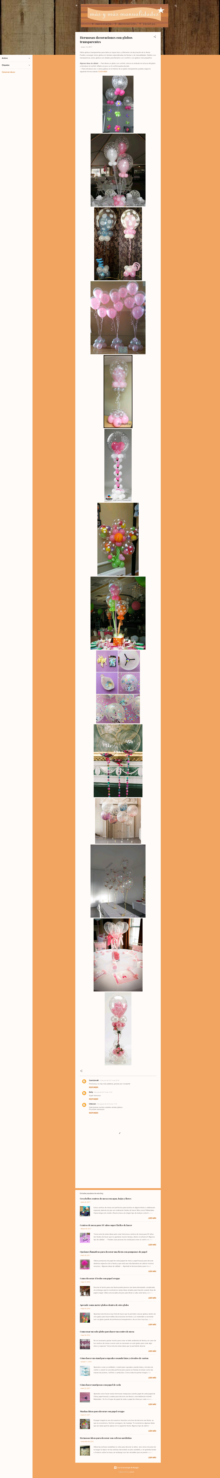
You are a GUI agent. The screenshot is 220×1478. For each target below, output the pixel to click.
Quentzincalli (94, 1080)
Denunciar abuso (8, 72)
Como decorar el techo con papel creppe (100, 1278)
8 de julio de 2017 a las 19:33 (103, 1092)
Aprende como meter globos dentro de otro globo (104, 1305)
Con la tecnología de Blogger (128, 1468)
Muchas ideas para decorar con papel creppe (102, 1411)
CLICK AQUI (102, 72)
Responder (93, 1087)
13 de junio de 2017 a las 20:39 (109, 1080)
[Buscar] (176, 6)
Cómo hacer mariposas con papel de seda (100, 1384)
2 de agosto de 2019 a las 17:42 (107, 1104)
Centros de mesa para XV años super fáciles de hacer (106, 1225)
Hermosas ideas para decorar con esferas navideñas (106, 1438)
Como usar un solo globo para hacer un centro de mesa (107, 1331)
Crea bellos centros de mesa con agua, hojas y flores (105, 1198)
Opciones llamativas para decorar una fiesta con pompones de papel (113, 1251)
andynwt (131, 1472)
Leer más (152, 1218)
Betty (91, 1092)
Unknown (92, 1104)
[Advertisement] (170, 66)
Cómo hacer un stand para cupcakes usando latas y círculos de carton (114, 1358)
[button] (154, 37)
